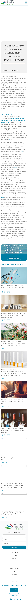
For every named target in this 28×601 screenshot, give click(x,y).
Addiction (14, 555)
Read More (5, 292)
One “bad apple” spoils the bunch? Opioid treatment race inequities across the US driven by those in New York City (13, 343)
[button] (26, 2)
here (2, 198)
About (14, 578)
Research (14, 70)
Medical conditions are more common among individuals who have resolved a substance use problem (12, 287)
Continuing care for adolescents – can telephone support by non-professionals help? (12, 401)
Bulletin (14, 561)
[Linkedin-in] (11, 599)
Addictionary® (14, 552)
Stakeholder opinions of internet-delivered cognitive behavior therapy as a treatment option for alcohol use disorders (13, 513)
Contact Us (14, 581)
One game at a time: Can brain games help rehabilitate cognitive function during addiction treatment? (13, 315)
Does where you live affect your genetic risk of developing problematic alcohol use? (13, 457)
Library (14, 565)
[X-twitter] (14, 599)
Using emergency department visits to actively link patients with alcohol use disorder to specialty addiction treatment (13, 485)
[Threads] (17, 599)
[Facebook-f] (8, 599)
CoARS (14, 571)
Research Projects (14, 568)
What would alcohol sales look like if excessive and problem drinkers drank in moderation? (12, 430)
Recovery (14, 558)
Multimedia (14, 574)
